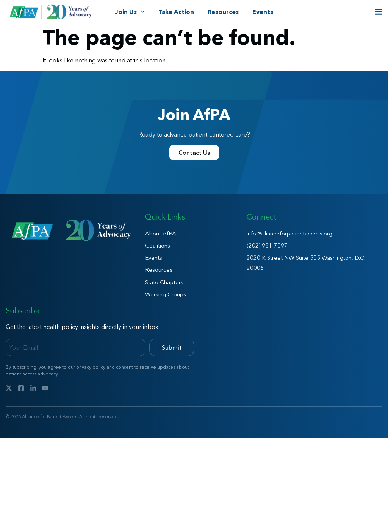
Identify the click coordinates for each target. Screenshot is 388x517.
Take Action (176, 12)
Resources (223, 12)
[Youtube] (45, 388)
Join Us (126, 12)
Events (262, 12)
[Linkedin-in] (33, 388)
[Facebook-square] (21, 388)
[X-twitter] (9, 388)
